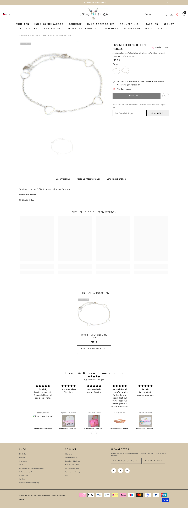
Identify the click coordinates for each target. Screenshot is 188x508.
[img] (94, 376)
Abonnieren (157, 113)
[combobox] (153, 14)
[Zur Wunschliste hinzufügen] (165, 96)
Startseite (24, 35)
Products (36, 35)
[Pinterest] (127, 470)
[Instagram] (120, 470)
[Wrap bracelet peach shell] (94, 421)
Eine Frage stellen (116, 178)
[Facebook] (113, 470)
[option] (94, 2)
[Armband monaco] (145, 421)
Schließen (168, 2)
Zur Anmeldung (154, 461)
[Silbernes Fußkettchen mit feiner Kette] (125, 70)
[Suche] (156, 14)
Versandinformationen (88, 178)
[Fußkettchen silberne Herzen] (94, 314)
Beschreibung (63, 178)
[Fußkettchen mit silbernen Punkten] (116, 70)
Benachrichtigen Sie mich (94, 348)
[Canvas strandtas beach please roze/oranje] (68, 421)
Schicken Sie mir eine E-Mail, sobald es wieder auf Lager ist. (139, 106)
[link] (37, 266)
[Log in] (171, 14)
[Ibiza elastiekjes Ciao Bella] (43, 421)
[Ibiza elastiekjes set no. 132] (120, 421)
